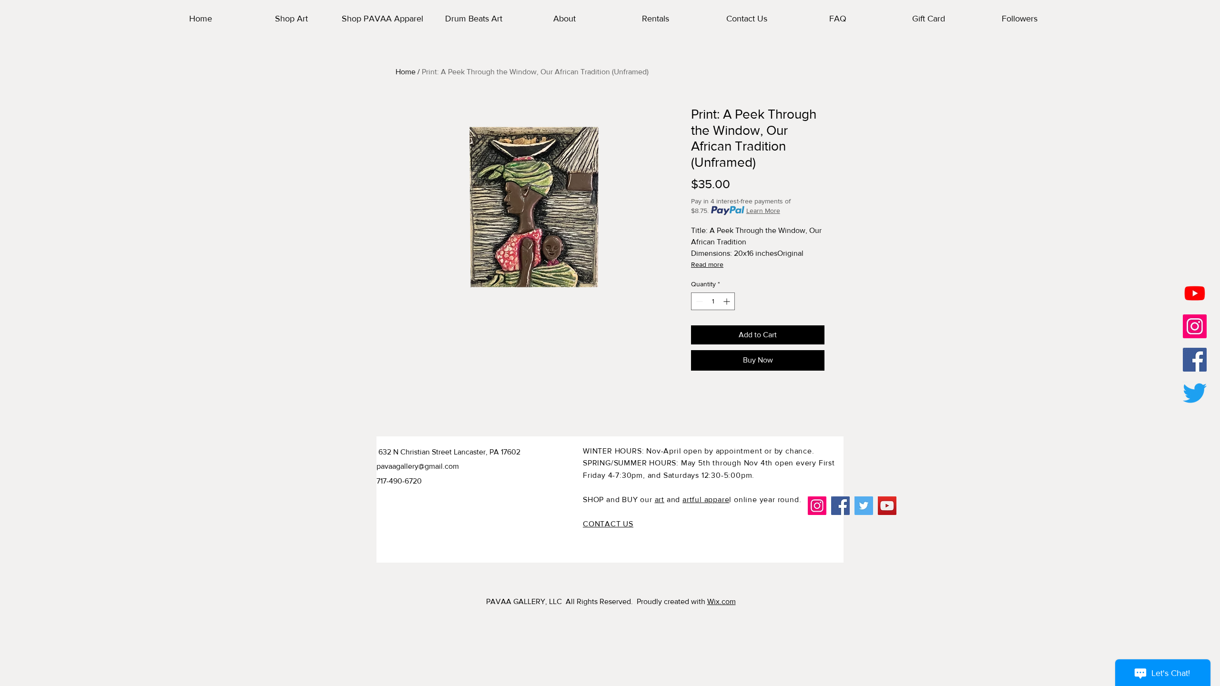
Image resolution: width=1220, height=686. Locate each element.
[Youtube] (1195, 293)
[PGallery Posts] (1195, 326)
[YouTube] (887, 505)
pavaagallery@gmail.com (417, 466)
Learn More (763, 210)
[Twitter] (1195, 393)
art (659, 499)
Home (406, 72)
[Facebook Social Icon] (1195, 360)
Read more (707, 264)
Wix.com (721, 601)
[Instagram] (817, 505)
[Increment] (727, 301)
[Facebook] (840, 505)
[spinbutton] (713, 301)
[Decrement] (698, 301)
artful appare (705, 499)
